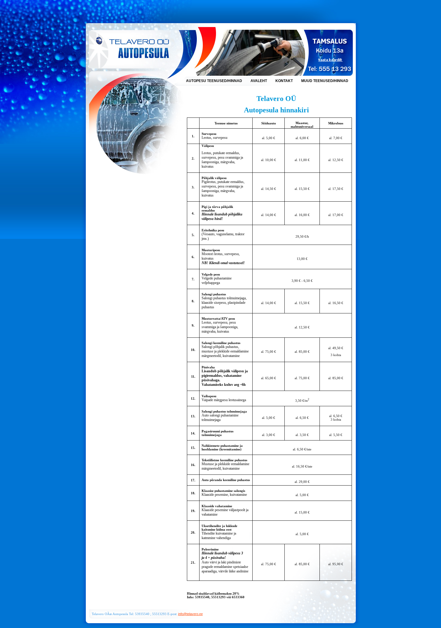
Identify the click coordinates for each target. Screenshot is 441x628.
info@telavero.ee (190, 614)
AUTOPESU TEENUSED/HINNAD (214, 81)
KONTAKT (284, 81)
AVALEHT (259, 81)
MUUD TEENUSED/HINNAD (324, 81)
